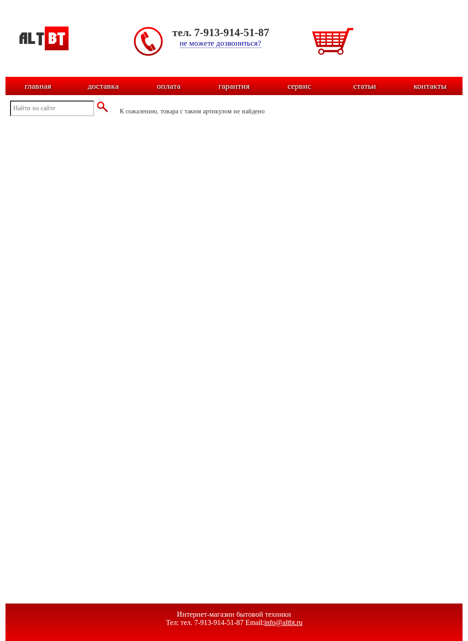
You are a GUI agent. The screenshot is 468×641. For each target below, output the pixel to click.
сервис (299, 86)
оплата (169, 86)
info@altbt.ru (283, 622)
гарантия (234, 86)
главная (38, 86)
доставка (103, 86)
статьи (364, 86)
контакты (430, 86)
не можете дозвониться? (220, 43)
